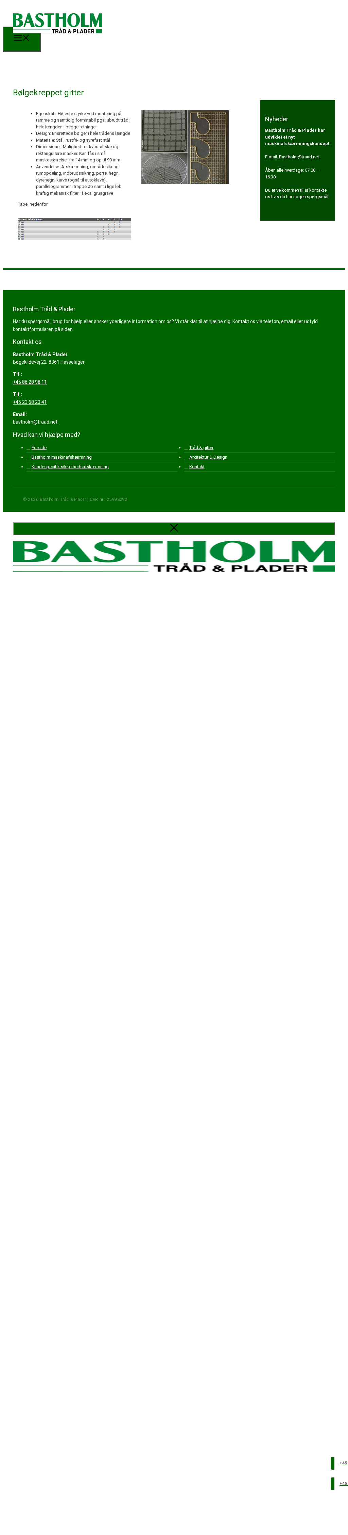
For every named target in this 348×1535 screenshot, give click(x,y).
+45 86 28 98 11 (30, 382)
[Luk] (174, 528)
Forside (39, 447)
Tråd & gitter (201, 447)
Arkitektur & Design (208, 457)
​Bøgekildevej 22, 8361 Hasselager (49, 362)
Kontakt (197, 466)
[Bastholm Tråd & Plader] (57, 38)
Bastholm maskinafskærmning (62, 457)
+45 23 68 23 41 (30, 402)
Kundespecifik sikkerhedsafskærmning (70, 466)
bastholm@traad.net (35, 422)
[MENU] (22, 39)
